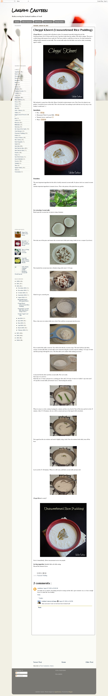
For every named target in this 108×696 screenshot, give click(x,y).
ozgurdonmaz (57, 691)
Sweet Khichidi (19, 159)
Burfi (16, 82)
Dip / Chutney (18, 99)
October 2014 (21, 292)
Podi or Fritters (19, 137)
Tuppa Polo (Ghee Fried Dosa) (25, 234)
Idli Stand (38, 22)
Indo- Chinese (19, 110)
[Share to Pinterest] (45, 573)
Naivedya (17, 127)
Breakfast (17, 80)
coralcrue (40, 588)
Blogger (70, 691)
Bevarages (18, 76)
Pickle (16, 135)
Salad (16, 144)
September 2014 (22, 295)
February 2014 (22, 330)
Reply (38, 594)
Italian (16, 112)
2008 (18, 340)
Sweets (17, 161)
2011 (18, 338)
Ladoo (16, 120)
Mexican (17, 122)
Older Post (89, 662)
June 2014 (20, 320)
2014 (18, 286)
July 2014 (20, 318)
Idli (16, 108)
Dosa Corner (48, 22)
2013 (18, 333)
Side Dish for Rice (19, 148)
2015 (18, 283)
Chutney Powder (19, 91)
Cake (16, 84)
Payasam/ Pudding (42, 575)
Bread (16, 78)
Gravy (16, 104)
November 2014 (22, 290)
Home (17, 22)
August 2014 (21, 297)
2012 (18, 335)
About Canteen (27, 22)
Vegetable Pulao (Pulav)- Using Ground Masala (25, 260)
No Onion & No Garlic (21, 129)
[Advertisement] (63, 648)
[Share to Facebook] (43, 573)
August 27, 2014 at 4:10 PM (66, 601)
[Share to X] (42, 573)
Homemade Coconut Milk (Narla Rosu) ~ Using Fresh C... (23, 310)
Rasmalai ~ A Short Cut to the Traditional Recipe (25, 243)
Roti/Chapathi (18, 142)
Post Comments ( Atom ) (47, 666)
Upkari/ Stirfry (19, 167)
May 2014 (20, 323)
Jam (16, 118)
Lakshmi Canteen (30, 10)
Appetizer (17, 71)
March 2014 (21, 327)
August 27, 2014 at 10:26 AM (50, 588)
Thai (16, 165)
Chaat (16, 86)
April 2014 (21, 325)
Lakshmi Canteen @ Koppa (49, 601)
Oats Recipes (18, 131)
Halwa (16, 106)
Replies (41, 598)
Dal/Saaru (17, 97)
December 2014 (22, 288)
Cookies (17, 93)
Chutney (17, 89)
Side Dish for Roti (19, 150)
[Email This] (38, 573)
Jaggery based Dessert (21, 114)
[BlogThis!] (40, 573)
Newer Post (37, 662)
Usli (16, 169)
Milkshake (17, 124)
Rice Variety (18, 139)
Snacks (17, 152)
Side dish (17, 146)
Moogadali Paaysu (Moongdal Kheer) (23, 300)
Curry (16, 95)
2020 (18, 281)
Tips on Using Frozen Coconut (25, 251)
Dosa (16, 101)
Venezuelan (18, 172)
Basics (17, 74)
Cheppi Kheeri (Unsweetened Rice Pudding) (23, 305)
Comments (20, 675)
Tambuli (17, 163)
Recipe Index (59, 22)
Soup (16, 154)
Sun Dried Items (19, 157)
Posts (18, 673)
